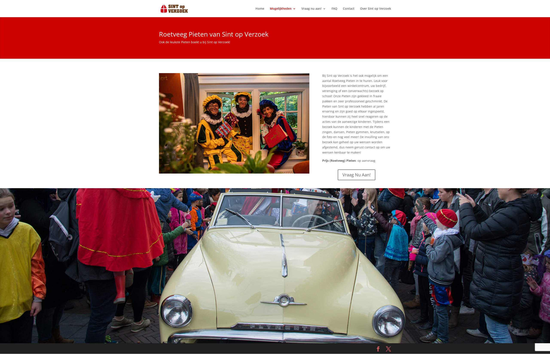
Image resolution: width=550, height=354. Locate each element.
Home (259, 9)
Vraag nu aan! (311, 9)
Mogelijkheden (281, 9)
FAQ (334, 9)
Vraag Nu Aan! (356, 175)
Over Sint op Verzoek (375, 9)
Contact (348, 9)
